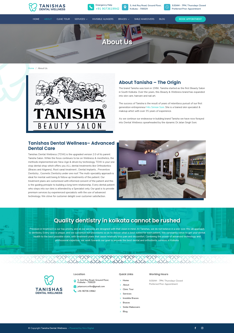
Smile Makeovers (144, 19)
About (48, 19)
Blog (162, 19)
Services (127, 294)
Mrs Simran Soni (155, 107)
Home (36, 19)
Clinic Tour (63, 19)
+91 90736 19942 (87, 291)
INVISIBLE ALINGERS (102, 19)
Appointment (190, 19)
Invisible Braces (131, 298)
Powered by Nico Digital (82, 328)
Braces (126, 303)
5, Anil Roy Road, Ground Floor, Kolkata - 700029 (145, 7)
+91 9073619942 (107, 9)
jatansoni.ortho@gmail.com (91, 286)
